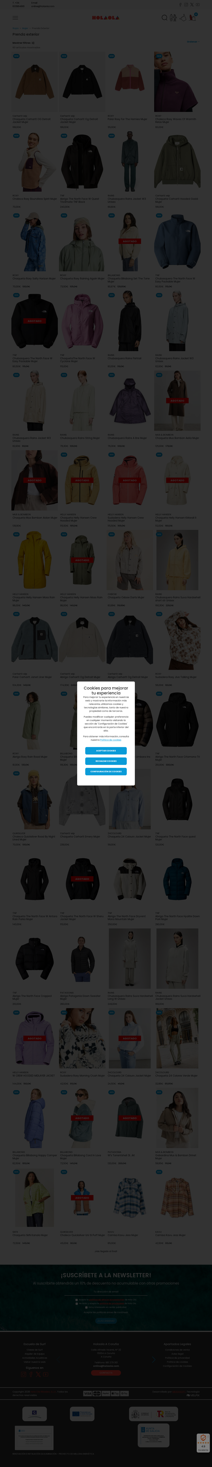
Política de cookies (110, 740)
